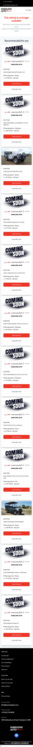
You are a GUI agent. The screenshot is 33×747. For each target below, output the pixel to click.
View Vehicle (16, 84)
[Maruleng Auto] (6, 10)
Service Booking (6, 662)
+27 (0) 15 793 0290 (7, 712)
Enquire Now (16, 89)
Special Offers (5, 686)
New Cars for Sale (7, 679)
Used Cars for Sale (7, 683)
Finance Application (7, 659)
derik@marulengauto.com (11, 5)
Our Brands (5, 655)
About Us (4, 669)
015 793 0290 (8, 1)
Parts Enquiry (5, 666)
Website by (16, 743)
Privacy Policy (5, 696)
